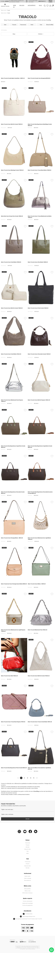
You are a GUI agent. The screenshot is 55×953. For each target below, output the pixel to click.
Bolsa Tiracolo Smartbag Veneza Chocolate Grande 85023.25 (12, 492)
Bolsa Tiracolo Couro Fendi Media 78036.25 (11, 262)
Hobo (27, 853)
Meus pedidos (27, 888)
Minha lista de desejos (27, 892)
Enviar (27, 819)
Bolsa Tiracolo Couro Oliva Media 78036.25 (38, 262)
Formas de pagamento (27, 905)
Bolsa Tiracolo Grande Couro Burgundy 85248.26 (39, 78)
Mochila (27, 847)
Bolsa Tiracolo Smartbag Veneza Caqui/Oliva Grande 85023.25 (13, 446)
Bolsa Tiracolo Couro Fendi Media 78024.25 (11, 354)
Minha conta (27, 890)
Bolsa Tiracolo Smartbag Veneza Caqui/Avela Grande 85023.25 (40, 446)
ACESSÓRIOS (31, 5)
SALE (40, 5)
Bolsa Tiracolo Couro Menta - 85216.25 (36, 583)
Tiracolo (27, 845)
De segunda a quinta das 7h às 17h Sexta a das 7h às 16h (29, 918)
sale (5, 24)
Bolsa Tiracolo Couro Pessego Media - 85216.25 (12, 537)
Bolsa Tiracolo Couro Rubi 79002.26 (9, 675)
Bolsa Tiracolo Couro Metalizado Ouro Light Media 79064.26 (39, 538)
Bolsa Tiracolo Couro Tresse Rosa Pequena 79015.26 (13, 721)
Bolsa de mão (27, 849)
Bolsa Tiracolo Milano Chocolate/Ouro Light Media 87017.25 (39, 768)
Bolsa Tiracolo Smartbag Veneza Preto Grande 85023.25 (14, 767)
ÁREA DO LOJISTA (50, 1)
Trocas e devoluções (27, 901)
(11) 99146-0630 (28, 913)
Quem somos (27, 876)
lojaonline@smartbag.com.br (28, 916)
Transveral (27, 842)
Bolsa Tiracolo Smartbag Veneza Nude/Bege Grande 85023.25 (40, 125)
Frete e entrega (27, 878)
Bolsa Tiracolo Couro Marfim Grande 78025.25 (11, 124)
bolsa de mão (49, 24)
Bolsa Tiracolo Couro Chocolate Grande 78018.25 (39, 354)
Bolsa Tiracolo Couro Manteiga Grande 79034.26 (12, 170)
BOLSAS (21, 5)
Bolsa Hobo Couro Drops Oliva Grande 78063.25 (12, 216)
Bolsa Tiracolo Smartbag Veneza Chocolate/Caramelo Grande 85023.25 (40, 492)
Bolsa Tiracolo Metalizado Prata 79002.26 (37, 629)
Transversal (27, 861)
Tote (27, 851)
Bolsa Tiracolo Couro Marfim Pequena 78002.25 (39, 400)
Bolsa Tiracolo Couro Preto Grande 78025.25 (38, 308)
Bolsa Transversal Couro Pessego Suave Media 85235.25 (14, 583)
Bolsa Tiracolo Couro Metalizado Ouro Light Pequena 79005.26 (13, 630)
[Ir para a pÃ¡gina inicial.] (5, 6)
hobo (32, 24)
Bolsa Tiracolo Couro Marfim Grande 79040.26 (38, 675)
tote (41, 24)
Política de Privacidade (27, 903)
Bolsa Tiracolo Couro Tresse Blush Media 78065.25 (39, 170)
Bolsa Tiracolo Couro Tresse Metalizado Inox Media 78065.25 (39, 217)
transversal (23, 24)
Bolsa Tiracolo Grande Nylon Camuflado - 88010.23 (13, 78)
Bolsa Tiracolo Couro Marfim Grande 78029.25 (11, 308)
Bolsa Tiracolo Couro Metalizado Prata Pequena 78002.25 (12, 400)
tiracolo (14, 24)
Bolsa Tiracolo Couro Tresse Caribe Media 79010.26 (40, 721)
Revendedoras (27, 880)
